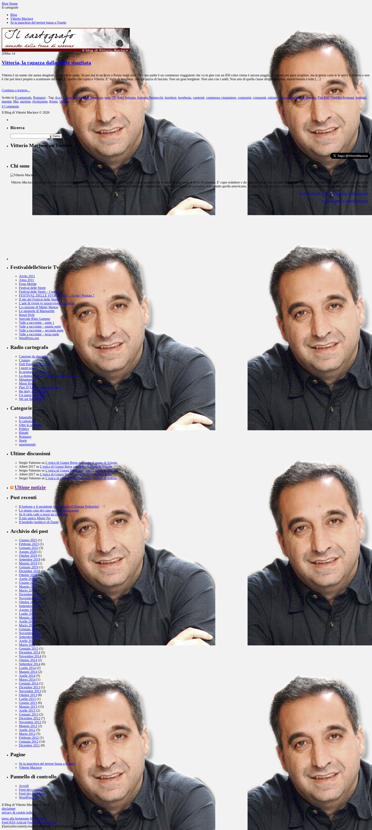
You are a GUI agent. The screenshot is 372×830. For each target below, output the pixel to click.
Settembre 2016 (29, 606)
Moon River (27, 383)
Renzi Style (27, 315)
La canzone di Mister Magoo (38, 307)
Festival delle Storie (32, 288)
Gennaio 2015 (28, 648)
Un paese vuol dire (32, 395)
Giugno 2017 (28, 583)
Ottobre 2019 (28, 555)
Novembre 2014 (30, 656)
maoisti (6, 101)
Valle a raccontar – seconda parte (41, 330)
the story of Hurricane (34, 391)
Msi (15, 101)
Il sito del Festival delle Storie (39, 299)
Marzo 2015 (27, 644)
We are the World (31, 399)
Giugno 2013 (28, 703)
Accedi (24, 786)
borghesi (170, 97)
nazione (25, 101)
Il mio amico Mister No (35, 518)
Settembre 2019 (29, 559)
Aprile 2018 (27, 579)
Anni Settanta (126, 97)
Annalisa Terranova (89, 97)
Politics (24, 429)
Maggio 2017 (28, 586)
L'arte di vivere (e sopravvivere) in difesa (46, 303)
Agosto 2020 (28, 552)
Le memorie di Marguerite (36, 311)
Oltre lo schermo (30, 425)
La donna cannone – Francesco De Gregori (48, 376)
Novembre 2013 (30, 691)
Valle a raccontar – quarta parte (40, 326)
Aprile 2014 (27, 675)
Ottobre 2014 (28, 660)
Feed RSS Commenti (41, 822)
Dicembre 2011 (29, 745)
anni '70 (110, 97)
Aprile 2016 (27, 621)
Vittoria (64, 101)
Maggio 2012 (28, 726)
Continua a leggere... (16, 90)
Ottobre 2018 (28, 575)
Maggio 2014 (28, 672)
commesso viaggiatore (221, 97)
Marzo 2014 (27, 679)
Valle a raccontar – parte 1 (36, 322)
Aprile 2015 (27, 641)
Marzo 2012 (27, 734)
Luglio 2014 (27, 668)
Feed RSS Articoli (14, 822)
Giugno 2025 (28, 540)
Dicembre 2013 (29, 687)
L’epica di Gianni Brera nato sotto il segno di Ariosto (81, 462)
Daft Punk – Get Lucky (35, 364)
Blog (13, 15)
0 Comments (10, 106)
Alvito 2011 (27, 276)
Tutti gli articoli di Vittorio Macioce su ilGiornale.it (333, 193)
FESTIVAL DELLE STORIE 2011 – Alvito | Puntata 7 (57, 295)
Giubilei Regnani (342, 97)
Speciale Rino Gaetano (34, 319)
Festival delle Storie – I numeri (39, 291)
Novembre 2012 (30, 722)
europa (283, 97)
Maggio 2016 (28, 617)
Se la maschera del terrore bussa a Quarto (38, 22)
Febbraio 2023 (29, 544)
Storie (23, 440)
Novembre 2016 (30, 598)
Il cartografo (23, 97)
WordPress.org (29, 338)
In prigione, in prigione (34, 372)
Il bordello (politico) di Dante (39, 522)
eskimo (272, 97)
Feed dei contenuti (31, 789)
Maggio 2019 (28, 563)
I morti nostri (27, 368)
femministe (308, 97)
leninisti (361, 97)
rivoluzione (40, 101)
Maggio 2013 (28, 706)
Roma (53, 101)
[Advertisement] (42, 233)
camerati (198, 97)
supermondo (27, 444)
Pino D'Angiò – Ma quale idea (39, 387)
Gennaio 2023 (28, 548)
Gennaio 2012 (28, 741)
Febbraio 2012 (29, 737)
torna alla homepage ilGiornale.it (24, 818)
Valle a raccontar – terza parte (39, 334)
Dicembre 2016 (29, 594)
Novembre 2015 (30, 633)
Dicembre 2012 (29, 718)
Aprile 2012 (27, 730)
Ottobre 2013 (28, 695)
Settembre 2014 (29, 664)
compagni (244, 97)
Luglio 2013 (27, 699)
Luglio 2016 (27, 614)
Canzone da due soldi (33, 356)
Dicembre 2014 (29, 652)
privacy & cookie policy (18, 812)
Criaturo (24, 360)
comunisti (259, 97)
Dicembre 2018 (29, 571)
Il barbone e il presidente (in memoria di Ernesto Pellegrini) (59, 506)
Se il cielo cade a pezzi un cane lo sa (43, 514)
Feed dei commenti (32, 793)
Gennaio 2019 (28, 567)
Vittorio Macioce (21, 18)
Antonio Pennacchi (150, 97)
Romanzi (39, 97)
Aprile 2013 (27, 710)
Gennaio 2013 (28, 714)
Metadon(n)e (27, 379)
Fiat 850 (323, 97)
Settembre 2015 (29, 637)
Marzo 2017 (27, 590)
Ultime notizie (30, 487)
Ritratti (23, 433)
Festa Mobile (28, 284)
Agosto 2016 (28, 610)
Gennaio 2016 (28, 629)
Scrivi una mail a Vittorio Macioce (345, 201)
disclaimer (9, 808)
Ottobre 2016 (28, 602)
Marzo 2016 (27, 625)
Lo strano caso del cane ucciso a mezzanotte (49, 510)
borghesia (184, 97)
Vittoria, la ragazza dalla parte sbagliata (46, 62)
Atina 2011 (26, 280)
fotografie (25, 417)
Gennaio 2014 (28, 683)
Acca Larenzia (65, 97)
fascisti (294, 97)
